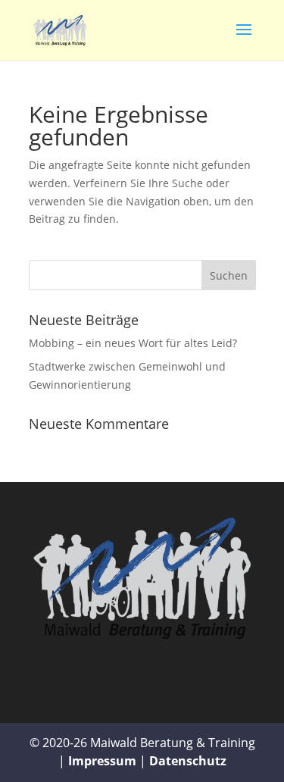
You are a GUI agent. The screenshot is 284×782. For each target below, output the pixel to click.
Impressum (102, 760)
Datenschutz (187, 760)
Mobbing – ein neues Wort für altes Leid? (133, 343)
